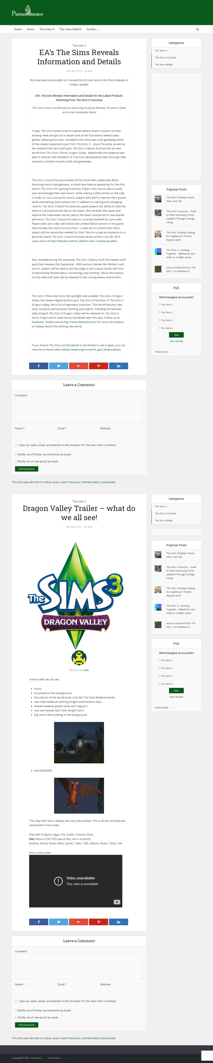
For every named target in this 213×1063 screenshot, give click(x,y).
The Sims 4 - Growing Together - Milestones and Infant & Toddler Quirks (180, 253)
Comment (21, 395)
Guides (91, 29)
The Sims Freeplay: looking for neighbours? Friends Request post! (180, 236)
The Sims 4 (46, 29)
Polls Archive (161, 351)
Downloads (155, 1058)
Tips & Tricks (128, 1058)
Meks (44, 1057)
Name (20, 428)
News (30, 29)
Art (146, 1058)
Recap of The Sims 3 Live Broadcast (103, 1048)
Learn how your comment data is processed (88, 482)
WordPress (66, 1057)
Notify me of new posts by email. (38, 461)
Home (18, 29)
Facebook (38, 322)
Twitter (49, 322)
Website (105, 428)
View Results (176, 341)
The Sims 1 (167, 304)
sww (90, 70)
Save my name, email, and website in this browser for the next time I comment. (67, 445)
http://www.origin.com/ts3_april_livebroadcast (92, 349)
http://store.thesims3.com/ (79, 322)
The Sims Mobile (70, 29)
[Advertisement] (176, 126)
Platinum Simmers (171, 1058)
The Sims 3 (79, 45)
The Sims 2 (167, 312)
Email (62, 428)
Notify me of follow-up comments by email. (44, 454)
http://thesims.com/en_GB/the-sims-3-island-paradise (83, 241)
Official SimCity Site (191, 1058)
